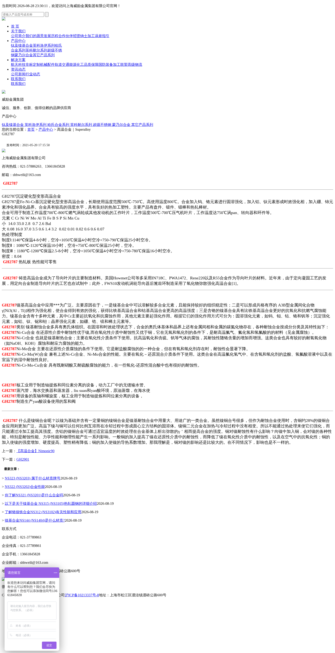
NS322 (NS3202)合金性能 (25, 487)
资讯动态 (18, 69)
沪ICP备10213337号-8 (82, 595)
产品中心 (18, 41)
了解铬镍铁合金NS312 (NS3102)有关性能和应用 (43, 512)
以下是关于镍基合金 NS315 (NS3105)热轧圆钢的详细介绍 (51, 503)
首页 (31, 129)
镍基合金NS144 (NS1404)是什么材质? (35, 520)
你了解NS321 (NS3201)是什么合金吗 (34, 495)
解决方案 (18, 60)
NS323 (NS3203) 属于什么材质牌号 (32, 478)
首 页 (15, 26)
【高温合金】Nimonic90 (35, 451)
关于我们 (18, 31)
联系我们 (18, 79)
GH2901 (22, 459)
